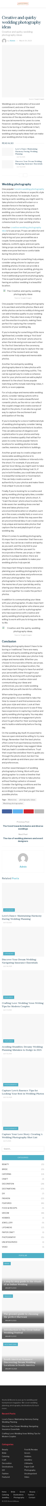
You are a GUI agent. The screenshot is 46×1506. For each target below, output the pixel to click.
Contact (32, 1497)
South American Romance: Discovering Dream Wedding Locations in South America (20, 1362)
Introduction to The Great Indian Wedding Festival (22, 1331)
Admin (12, 41)
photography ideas (27, 800)
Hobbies (6, 1218)
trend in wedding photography (29, 189)
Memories (12, 800)
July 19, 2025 (20, 157)
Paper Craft (8, 1232)
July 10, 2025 (7, 1097)
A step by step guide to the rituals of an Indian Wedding (22, 1283)
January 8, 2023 (10, 1288)
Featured (8, 997)
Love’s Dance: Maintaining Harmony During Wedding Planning (26, 151)
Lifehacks (9, 910)
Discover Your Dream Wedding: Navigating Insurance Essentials (28, 162)
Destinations (8, 1189)
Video (5, 1247)
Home (4, 1492)
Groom (5, 1213)
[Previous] (21, 175)
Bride (5, 1169)
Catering (6, 1174)
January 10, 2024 (11, 1369)
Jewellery (7, 1223)
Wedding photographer (13, 803)
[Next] (25, 175)
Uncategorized (9, 1242)
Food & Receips (9, 1208)
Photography (10, 1085)
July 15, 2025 (7, 1053)
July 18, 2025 (20, 167)
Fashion (6, 1198)
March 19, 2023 (25, 41)
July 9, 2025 (7, 1141)
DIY (3, 1193)
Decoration (8, 1184)
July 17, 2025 (7, 1010)
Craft (5, 1179)
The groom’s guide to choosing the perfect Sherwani (21, 1315)
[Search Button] (41, 1148)
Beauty (5, 1164)
